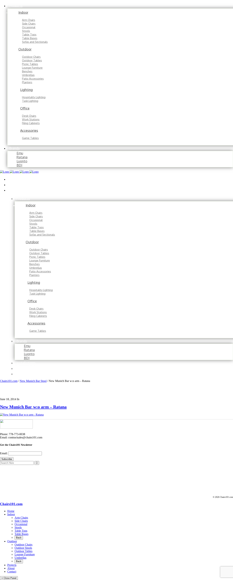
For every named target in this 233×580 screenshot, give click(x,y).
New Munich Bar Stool (33, 380)
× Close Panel (8, 578)
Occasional (21, 524)
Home (10, 511)
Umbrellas (20, 557)
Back (18, 537)
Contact (11, 571)
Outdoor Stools (23, 547)
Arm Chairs (21, 517)
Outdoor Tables (23, 551)
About (11, 568)
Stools (18, 527)
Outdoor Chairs (23, 544)
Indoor (11, 514)
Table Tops (21, 530)
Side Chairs (21, 520)
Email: (4, 453)
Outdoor (12, 541)
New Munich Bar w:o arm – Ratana (33, 407)
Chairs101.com (8, 380)
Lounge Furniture (25, 554)
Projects (11, 565)
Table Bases (21, 534)
